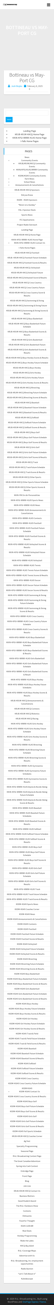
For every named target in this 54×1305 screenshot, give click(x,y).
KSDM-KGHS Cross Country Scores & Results (27, 1096)
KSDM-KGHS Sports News (27, 904)
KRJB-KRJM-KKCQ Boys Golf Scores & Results (27, 442)
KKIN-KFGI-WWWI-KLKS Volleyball (27, 560)
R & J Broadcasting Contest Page (27, 1156)
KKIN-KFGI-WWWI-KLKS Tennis (27, 565)
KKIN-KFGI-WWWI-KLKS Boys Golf (27, 847)
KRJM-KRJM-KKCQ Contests (27, 708)
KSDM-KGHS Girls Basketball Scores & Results (27, 998)
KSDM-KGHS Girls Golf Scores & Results (27, 1126)
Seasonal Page (27, 1151)
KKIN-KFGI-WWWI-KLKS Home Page (29, 137)
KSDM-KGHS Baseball (27, 1048)
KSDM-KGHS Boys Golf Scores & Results (27, 1111)
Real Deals (27, 1231)
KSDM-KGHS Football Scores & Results (27, 939)
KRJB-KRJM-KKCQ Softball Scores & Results (27, 427)
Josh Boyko (16, 86)
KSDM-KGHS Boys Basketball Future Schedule (27, 979)
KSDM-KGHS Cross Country (27, 1078)
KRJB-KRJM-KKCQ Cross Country (27, 282)
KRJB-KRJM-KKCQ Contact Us (27, 1191)
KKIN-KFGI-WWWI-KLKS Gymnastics (27, 766)
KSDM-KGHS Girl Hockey (27, 1018)
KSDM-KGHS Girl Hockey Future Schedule (27, 1023)
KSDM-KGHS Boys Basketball (27, 974)
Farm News (29, 178)
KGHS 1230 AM (27, 1226)
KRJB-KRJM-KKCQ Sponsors (27, 190)
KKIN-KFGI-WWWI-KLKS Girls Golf (27, 868)
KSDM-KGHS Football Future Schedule (27, 934)
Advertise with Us (27, 1255)
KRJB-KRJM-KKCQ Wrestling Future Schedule (27, 392)
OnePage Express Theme (34, 1301)
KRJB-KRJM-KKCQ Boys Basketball (27, 318)
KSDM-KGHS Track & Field (27, 1033)
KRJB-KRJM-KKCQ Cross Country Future (27, 287)
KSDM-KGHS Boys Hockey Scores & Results (27, 1013)
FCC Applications (27, 219)
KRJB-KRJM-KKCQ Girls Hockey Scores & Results (27, 382)
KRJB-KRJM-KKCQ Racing (27, 718)
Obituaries (27, 1216)
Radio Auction (27, 1268)
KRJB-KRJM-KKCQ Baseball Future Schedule (27, 407)
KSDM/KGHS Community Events (32, 175)
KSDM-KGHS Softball (27, 1063)
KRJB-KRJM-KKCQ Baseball (27, 402)
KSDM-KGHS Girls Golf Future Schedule (27, 1121)
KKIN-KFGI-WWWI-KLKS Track (27, 889)
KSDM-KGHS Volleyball (27, 944)
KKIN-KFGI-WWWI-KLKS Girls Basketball (27, 658)
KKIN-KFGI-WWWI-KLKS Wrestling (27, 744)
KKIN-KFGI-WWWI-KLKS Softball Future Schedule (27, 834)
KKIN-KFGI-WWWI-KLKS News (27, 505)
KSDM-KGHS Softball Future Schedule (27, 1068)
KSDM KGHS (27, 1088)
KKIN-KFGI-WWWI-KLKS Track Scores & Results (27, 899)
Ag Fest (27, 1141)
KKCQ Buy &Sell (27, 1245)
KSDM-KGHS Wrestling (27, 959)
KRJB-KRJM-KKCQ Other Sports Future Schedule (27, 482)
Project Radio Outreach (27, 224)
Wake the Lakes (27, 1240)
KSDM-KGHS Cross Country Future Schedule (27, 1083)
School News (29, 182)
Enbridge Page (27, 1171)
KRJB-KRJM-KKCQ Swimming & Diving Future (27, 305)
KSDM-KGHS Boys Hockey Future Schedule (27, 1008)
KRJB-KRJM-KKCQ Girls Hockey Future (27, 377)
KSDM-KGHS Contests (27, 924)
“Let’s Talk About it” (27, 1273)
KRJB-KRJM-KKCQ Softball (27, 417)
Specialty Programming (27, 1146)
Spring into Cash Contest (27, 1166)
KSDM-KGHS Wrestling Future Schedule (27, 964)
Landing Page (29, 130)
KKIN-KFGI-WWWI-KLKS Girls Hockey (27, 723)
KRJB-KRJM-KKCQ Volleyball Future (27, 272)
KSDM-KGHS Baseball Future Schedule (27, 1053)
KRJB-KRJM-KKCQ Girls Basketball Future (27, 344)
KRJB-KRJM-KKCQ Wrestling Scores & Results (27, 397)
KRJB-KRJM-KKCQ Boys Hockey (27, 367)
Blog (27, 1181)
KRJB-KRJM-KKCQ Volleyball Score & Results (27, 277)
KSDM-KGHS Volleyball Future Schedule (27, 949)
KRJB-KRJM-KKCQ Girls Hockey (27, 372)
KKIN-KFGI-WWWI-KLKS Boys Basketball (27, 637)
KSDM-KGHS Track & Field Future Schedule (27, 1038)
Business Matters (27, 1196)
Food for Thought (27, 1221)
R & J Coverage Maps (27, 1250)
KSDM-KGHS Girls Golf (27, 1116)
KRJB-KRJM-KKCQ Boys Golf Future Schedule (27, 437)
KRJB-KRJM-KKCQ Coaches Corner (27, 1136)
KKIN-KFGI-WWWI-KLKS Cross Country (27, 616)
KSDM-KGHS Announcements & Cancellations (27, 919)
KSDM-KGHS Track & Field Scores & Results (27, 1043)
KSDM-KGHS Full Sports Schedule (27, 1131)
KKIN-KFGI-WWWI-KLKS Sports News (27, 500)
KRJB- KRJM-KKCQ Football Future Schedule (27, 257)
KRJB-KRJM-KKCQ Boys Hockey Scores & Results (27, 357)
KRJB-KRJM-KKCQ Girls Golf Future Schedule (27, 452)
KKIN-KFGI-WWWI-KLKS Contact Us (29, 243)
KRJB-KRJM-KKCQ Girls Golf (27, 447)
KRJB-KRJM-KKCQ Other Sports (27, 477)
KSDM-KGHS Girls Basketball (27, 988)
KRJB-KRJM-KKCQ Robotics (27, 713)
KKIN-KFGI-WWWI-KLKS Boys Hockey (27, 679)
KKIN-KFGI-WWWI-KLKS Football (27, 523)
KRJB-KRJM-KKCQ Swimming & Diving (27, 300)
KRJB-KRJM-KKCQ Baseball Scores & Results (27, 412)
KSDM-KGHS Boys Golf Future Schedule (27, 1106)
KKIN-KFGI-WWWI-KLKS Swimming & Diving (27, 595)
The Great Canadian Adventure (27, 1161)
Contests (27, 1211)
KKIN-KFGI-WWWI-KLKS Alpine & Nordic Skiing (27, 787)
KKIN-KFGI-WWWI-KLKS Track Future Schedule (27, 894)
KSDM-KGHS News (27, 914)
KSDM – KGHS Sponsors (27, 200)
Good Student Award (27, 1201)
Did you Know (27, 195)
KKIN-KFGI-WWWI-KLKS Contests (27, 518)
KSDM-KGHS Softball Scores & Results (27, 1073)
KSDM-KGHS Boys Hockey (27, 1003)
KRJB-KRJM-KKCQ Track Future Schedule (27, 467)
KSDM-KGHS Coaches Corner (27, 909)
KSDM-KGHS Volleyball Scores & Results (27, 954)
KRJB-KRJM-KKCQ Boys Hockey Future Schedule (27, 362)
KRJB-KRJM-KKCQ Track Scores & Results (27, 472)
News (27, 157)
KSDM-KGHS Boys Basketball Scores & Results (27, 984)
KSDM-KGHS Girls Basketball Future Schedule (27, 994)
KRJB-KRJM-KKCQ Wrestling (27, 387)
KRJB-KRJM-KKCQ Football (27, 252)
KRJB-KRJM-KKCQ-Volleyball (27, 267)
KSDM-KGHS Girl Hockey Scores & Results (27, 1028)
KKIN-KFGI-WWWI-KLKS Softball (27, 829)
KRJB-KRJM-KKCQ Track (27, 462)
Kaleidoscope (27, 1278)
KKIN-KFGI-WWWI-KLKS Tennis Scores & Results (27, 575)
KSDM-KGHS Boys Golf (27, 1101)
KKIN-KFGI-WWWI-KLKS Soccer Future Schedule (27, 585)
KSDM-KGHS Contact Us (29, 1091)
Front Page (27, 1176)
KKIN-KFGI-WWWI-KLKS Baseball (27, 808)
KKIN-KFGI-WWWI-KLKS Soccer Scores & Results (27, 590)
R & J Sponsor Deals (27, 210)
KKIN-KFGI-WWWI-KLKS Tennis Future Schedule (27, 570)
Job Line (27, 1186)
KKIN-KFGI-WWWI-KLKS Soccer (27, 580)
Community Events (29, 160)
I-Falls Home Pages (29, 141)
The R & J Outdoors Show (27, 1206)
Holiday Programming (27, 1235)
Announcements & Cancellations (29, 185)
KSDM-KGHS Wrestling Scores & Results (27, 969)
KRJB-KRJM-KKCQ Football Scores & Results (27, 262)
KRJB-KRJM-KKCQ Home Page (29, 134)
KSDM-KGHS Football (27, 929)
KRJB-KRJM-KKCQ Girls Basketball (27, 339)
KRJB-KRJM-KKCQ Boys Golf (27, 432)
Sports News (27, 215)
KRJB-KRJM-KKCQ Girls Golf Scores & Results (27, 457)
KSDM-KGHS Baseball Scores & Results (27, 1058)
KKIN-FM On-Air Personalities (27, 495)
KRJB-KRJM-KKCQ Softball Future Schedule (27, 422)
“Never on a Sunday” (27, 205)
